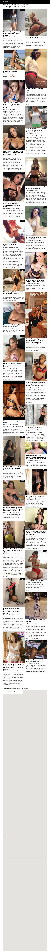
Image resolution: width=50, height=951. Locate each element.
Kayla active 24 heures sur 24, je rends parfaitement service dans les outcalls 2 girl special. (36, 384)
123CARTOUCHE (7, 1)
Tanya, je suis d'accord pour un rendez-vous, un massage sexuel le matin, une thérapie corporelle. (13, 105)
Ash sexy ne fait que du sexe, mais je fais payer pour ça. (35, 497)
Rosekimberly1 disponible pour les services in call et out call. (13, 292)
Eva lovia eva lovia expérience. (13, 325)
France (11, 4)
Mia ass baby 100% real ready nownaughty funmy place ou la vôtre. (13, 550)
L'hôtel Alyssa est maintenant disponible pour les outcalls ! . (35, 187)
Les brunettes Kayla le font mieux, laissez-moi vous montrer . (12, 33)
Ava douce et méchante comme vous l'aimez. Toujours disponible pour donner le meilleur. (13, 204)
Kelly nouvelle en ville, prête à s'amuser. (35, 620)
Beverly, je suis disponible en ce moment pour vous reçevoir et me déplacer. (36, 532)
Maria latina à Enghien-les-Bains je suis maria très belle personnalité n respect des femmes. (12, 610)
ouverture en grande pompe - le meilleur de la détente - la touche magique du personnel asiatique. (13, 666)
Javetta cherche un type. (34, 37)
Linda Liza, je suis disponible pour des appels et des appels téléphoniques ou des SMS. (13, 509)
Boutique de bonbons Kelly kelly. (34, 89)
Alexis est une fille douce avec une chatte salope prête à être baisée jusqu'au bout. (13, 152)
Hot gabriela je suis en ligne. (35, 581)
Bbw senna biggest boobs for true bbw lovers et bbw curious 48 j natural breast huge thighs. (36, 457)
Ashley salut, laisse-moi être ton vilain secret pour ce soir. (35, 660)
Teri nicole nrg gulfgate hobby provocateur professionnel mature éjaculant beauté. (35, 340)
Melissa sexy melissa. (10, 71)
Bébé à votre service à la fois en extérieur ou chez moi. (12, 467)
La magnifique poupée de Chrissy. (11, 245)
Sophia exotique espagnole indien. (12, 421)
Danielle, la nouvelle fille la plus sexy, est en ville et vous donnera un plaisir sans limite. (36, 130)
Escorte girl (5, 4)
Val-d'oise (16, 4)
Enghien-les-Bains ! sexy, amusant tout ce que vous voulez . (34, 429)
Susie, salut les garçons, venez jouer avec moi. (36, 238)
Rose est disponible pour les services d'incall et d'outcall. (35, 281)
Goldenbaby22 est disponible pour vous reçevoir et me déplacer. (12, 364)
